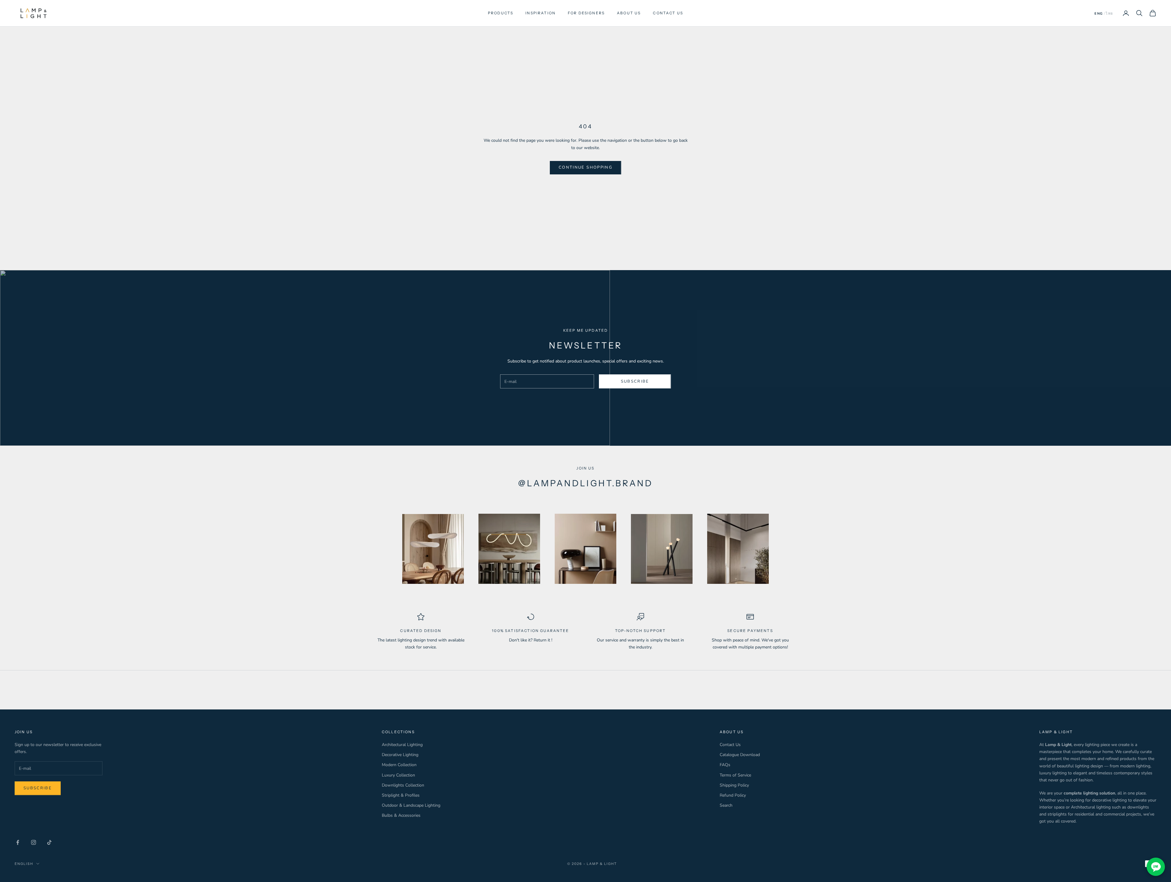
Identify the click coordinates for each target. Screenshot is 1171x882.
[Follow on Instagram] (33, 842)
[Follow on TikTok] (49, 842)
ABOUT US (629, 13)
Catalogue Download (740, 755)
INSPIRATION (540, 13)
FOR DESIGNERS (586, 13)
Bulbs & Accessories (401, 815)
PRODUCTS (500, 13)
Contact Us (730, 745)
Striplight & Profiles (401, 795)
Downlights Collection (403, 785)
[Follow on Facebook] (18, 842)
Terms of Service (735, 775)
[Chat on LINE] (1156, 867)
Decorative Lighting (400, 755)
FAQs (725, 765)
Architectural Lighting (402, 745)
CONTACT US (668, 13)
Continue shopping (585, 167)
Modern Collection (399, 765)
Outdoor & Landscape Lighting (411, 805)
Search (726, 805)
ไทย (1109, 13)
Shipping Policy (734, 785)
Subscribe (635, 381)
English (24, 864)
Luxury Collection (398, 775)
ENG (1098, 13)
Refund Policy (733, 795)
